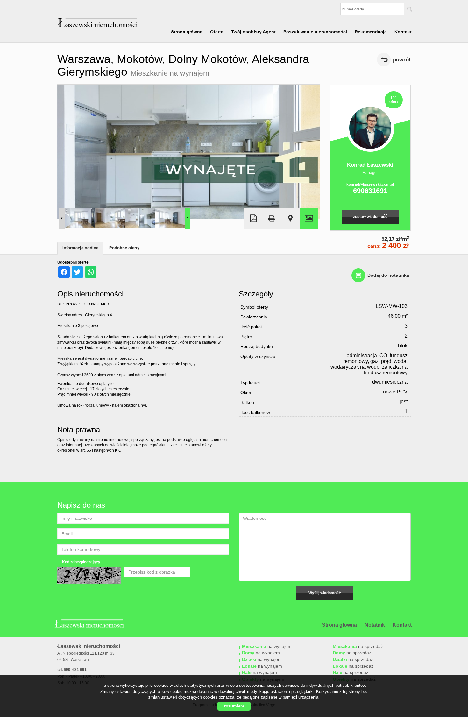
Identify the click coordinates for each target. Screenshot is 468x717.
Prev (62, 218)
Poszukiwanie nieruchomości (315, 31)
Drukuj (272, 218)
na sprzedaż (358, 646)
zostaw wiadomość (370, 216)
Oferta (216, 31)
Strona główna (186, 31)
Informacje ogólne (80, 248)
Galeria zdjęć (309, 218)
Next (187, 218)
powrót (402, 60)
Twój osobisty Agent (253, 31)
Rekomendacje (371, 31)
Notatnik (375, 625)
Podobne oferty (124, 248)
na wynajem (267, 646)
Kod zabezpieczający (81, 562)
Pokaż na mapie (290, 218)
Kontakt (403, 31)
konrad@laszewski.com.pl (370, 184)
